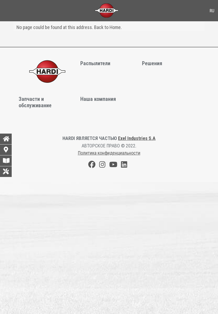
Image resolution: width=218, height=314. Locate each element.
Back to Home (107, 27)
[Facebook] (91, 165)
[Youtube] (113, 165)
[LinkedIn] (124, 165)
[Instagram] (102, 165)
